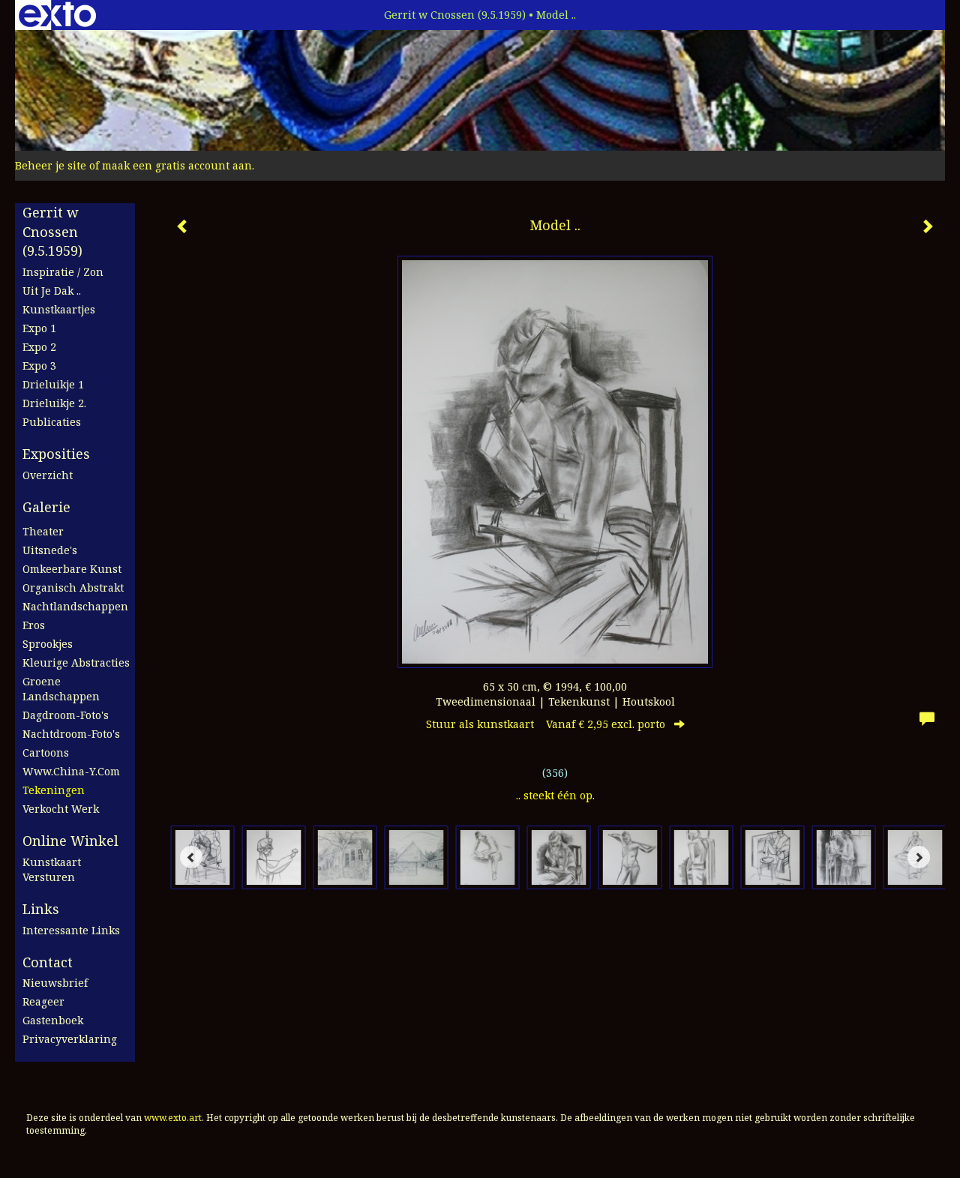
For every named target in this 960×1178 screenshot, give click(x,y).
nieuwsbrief (55, 983)
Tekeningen (53, 790)
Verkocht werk (60, 809)
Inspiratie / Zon (63, 272)
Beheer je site (50, 165)
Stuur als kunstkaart (545, 724)
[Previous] (191, 857)
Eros (33, 625)
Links (40, 909)
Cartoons (45, 752)
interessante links (71, 930)
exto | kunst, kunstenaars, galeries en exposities (57, 15)
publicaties (51, 422)
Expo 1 (39, 328)
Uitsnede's (49, 550)
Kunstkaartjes (58, 309)
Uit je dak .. (51, 290)
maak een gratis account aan (177, 165)
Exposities (56, 454)
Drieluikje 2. (54, 403)
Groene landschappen (61, 688)
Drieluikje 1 (53, 384)
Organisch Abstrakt (73, 587)
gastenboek (52, 1020)
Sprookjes (47, 644)
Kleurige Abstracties (76, 662)
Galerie (46, 507)
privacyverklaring (69, 1039)
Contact (47, 962)
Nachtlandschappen (75, 606)
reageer (43, 1001)
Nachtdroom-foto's (71, 734)
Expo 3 (39, 365)
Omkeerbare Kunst (72, 569)
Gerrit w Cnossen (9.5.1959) (455, 14)
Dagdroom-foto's (65, 715)
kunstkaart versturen (51, 869)
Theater (43, 531)
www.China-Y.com (71, 771)
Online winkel (70, 841)
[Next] (919, 857)
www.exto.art (173, 1117)
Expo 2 (39, 347)
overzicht (47, 475)
